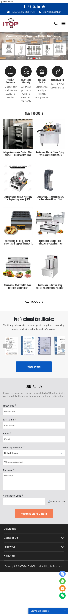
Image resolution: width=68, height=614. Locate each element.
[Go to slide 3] (34, 58)
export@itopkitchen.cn (23, 11)
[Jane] (62, 574)
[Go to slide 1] (28, 58)
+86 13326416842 (52, 11)
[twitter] (34, 6)
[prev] (5, 346)
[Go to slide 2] (31, 58)
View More (33, 366)
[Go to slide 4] (37, 58)
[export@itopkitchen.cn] (8, 12)
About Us (9, 556)
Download (10, 529)
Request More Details (34, 513)
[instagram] (29, 6)
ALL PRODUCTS (34, 301)
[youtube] (43, 6)
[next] (63, 346)
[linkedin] (38, 6)
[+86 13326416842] (40, 12)
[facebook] (24, 6)
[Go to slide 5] (39, 58)
